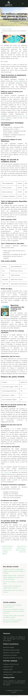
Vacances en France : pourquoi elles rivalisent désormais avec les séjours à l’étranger (14, 571)
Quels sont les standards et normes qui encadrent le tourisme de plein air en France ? (13, 611)
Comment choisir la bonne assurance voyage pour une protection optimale (7, 549)
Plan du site (14, 696)
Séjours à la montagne (7, 29)
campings (16, 81)
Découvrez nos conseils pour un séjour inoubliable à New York (21, 549)
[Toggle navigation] (22, 4)
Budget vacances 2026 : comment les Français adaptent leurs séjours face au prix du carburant (13, 577)
